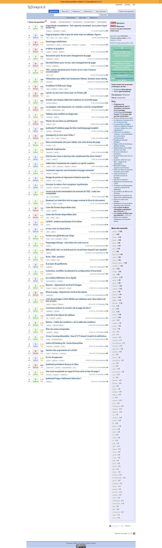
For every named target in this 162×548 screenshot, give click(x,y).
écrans (56, 59)
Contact (93, 543)
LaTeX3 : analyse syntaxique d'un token (64, 221)
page (60, 37)
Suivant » (128, 526)
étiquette (67, 166)
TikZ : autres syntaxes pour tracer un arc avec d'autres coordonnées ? (71, 70)
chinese (62, 360)
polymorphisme (100, 59)
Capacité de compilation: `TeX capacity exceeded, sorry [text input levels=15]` (76, 26)
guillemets (49, 267)
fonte (57, 217)
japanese (55, 360)
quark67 (102, 180)
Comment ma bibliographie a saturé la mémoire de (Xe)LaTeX (123, 187)
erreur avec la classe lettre (58, 228)
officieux (54, 159)
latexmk (56, 152)
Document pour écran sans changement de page (68, 55)
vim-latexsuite (56, 110)
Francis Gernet (101, 89)
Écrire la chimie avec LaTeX (123, 118)
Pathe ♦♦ (102, 138)
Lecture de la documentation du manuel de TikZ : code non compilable (73, 192)
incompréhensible (56, 339)
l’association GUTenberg (122, 50)
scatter (59, 180)
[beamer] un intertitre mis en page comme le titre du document (75, 200)
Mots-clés (65, 11)
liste (48, 217)
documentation (55, 196)
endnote (55, 173)
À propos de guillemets (56, 263)
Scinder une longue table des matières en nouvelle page (71, 100)
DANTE (116, 91)
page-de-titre (50, 367)
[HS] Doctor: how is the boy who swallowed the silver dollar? (74, 156)
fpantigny (102, 117)
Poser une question (126, 11)
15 (128, 533)
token (48, 224)
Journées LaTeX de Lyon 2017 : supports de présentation (122, 162)
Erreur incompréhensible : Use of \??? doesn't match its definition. (76, 336)
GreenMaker (102, 367)
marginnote (64, 374)
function (49, 180)
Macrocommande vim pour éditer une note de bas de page (73, 142)
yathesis (49, 131)
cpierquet (102, 353)
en (56, 37)
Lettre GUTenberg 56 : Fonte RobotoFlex (64, 343)
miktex (65, 238)
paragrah (82, 44)
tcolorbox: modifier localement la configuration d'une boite (73, 271)
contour (59, 318)
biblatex (49, 253)
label (54, 166)
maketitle (56, 311)
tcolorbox (49, 274)
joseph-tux (102, 31)
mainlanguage (57, 131)
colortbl (52, 318)
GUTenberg (117, 89)
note (48, 260)
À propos (127, 4)
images (48, 288)
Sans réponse (101, 11)
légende (74, 166)
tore (53, 138)
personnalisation (51, 281)
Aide (87, 543)
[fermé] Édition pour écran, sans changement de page (71, 62)
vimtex (48, 110)
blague (48, 159)
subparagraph (66, 44)
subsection (75, 44)
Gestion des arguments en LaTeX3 (61, 350)
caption (48, 166)
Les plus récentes (64, 22)
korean (48, 360)
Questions (54, 11)
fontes (48, 210)
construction (121, 98)
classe (53, 231)
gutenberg (49, 346)
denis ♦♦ (102, 131)
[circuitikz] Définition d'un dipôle (61, 278)
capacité (49, 31)
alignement (62, 288)
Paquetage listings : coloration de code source (67, 242)
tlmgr (66, 89)
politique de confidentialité (124, 78)
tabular (48, 304)
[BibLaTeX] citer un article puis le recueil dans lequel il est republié (76, 249)
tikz (47, 75)
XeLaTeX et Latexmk (121, 179)
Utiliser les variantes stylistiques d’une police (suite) (122, 219)
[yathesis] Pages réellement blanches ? (63, 378)
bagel (57, 138)
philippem (103, 38)
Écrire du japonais (54, 357)
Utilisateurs (76, 11)
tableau (66, 37)
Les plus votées (90, 22)
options (56, 332)
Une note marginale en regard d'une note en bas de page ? (73, 371)
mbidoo (104, 381)
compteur (49, 187)
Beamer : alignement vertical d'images (64, 285)
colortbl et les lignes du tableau (60, 315)
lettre (48, 231)
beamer (49, 124)
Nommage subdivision (56, 41)
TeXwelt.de (126, 95)
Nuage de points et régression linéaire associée (67, 177)
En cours (53, 22)
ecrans (48, 66)
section (59, 44)
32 (122, 526)
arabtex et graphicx (55, 48)
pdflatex (55, 52)
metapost (63, 138)
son (48, 96)
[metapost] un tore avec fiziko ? (60, 135)
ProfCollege (118, 112)
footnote (49, 145)
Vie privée (81, 543)
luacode (54, 210)
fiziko (48, 138)
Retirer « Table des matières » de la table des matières (70, 322)
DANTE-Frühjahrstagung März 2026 (121, 43)
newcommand (65, 187)
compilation (56, 31)
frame (54, 203)
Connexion (119, 4)
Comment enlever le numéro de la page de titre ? (68, 308)
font (53, 238)
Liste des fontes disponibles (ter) (61, 207)
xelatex (63, 31)
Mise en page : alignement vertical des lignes (66, 292)
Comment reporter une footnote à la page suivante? (70, 170)
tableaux (61, 304)
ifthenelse (49, 82)
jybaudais (102, 45)
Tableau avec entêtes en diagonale (62, 114)
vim (63, 110)
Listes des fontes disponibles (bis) (61, 214)
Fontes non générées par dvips (60, 235)
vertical (69, 288)
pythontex (56, 187)
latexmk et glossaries (55, 149)
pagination (49, 311)
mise (52, 37)
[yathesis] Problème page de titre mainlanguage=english (72, 128)
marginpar (49, 332)
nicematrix (49, 117)
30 (131, 533)
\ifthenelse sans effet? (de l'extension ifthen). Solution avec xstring (76, 78)
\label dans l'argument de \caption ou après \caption (70, 163)
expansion (62, 353)
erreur (48, 339)
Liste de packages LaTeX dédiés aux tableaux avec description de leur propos (76, 300)
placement (60, 166)
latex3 (48, 353)
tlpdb (48, 89)
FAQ (134, 4)
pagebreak (49, 59)
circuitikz (60, 281)
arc (51, 75)
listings (48, 246)
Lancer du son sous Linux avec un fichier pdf (66, 92)
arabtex (49, 52)
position (53, 260)
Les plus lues (77, 22)
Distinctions (88, 11)
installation (54, 89)
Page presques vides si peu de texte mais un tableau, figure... (74, 34)
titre (48, 37)
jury (74, 367)
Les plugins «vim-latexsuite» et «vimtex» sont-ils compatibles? (74, 107)
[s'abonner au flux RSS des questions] (46, 21)
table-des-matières (52, 103)
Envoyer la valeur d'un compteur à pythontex (67, 184)
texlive (60, 89)
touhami (101, 224)
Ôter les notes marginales (58, 329)
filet (58, 260)
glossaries (49, 152)
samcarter (102, 103)
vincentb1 (102, 152)
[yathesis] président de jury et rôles (62, 364)
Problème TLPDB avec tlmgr (59, 85)
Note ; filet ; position (55, 256)
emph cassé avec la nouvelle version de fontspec (120, 175)
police (52, 217)
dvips (48, 238)
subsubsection (50, 44)
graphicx (61, 52)
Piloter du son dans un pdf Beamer (62, 121)
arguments (55, 353)
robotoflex (57, 346)
